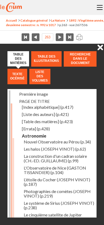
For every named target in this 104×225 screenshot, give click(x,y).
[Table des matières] (47, 121)
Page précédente (35, 37)
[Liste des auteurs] (45, 114)
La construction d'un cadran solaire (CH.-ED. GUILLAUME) (55, 158)
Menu (99, 7)
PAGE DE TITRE (34, 101)
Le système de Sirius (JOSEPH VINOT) (59, 205)
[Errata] (36, 128)
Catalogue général (33, 20)
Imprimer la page (79, 37)
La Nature (58, 20)
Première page (25, 37)
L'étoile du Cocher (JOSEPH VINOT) (57, 182)
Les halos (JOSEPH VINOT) (55, 148)
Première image (33, 94)
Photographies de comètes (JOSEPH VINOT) (57, 193)
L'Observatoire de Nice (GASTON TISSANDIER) (55, 170)
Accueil (11, 20)
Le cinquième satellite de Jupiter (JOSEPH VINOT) (53, 217)
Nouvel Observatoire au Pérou (57, 141)
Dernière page (70, 37)
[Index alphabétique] (47, 107)
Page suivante (59, 37)
